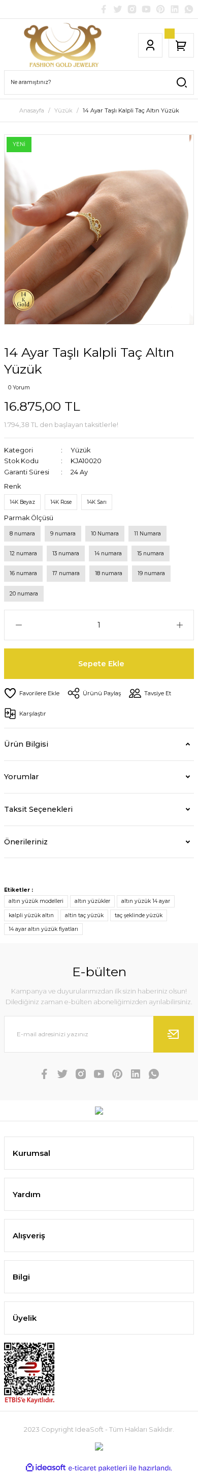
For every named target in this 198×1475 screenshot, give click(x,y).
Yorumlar (21, 776)
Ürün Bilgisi (26, 744)
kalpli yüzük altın (31, 915)
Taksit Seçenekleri (38, 809)
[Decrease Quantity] (18, 625)
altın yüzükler (92, 901)
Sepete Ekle (101, 663)
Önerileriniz (26, 841)
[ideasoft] (45, 1467)
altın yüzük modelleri (36, 901)
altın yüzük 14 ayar (145, 901)
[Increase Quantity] (179, 625)
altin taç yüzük (84, 915)
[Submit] (173, 1034)
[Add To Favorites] (31, 693)
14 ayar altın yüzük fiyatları (43, 929)
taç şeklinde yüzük (138, 915)
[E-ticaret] (97, 1468)
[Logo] (64, 45)
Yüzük (80, 450)
